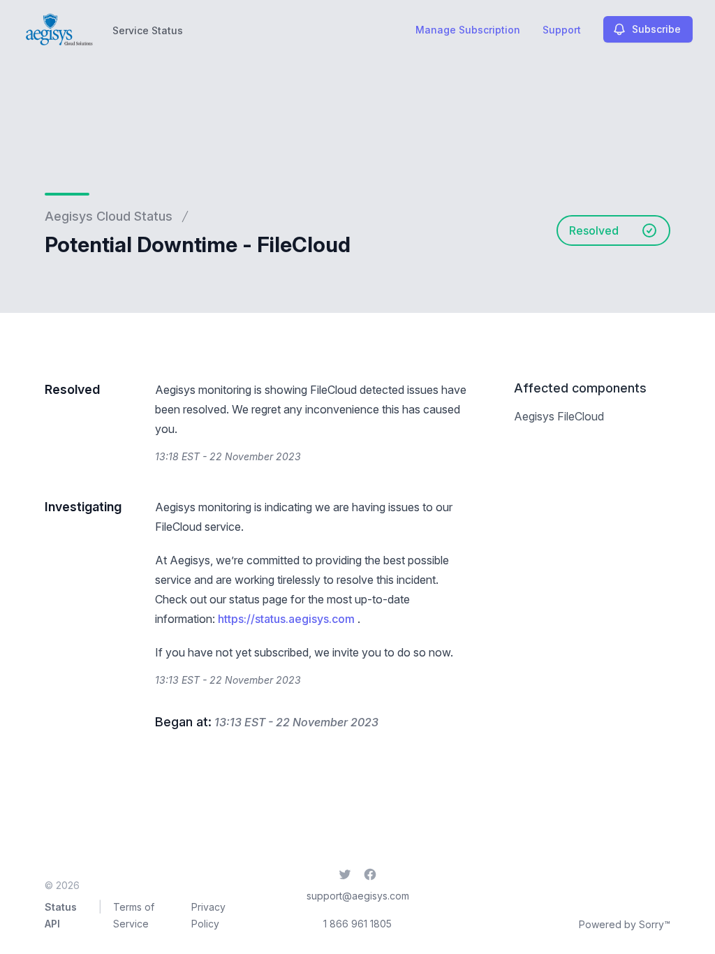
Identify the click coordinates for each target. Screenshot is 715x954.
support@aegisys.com (358, 896)
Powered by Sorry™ (624, 924)
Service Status (147, 30)
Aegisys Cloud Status (108, 216)
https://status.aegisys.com (286, 619)
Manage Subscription (467, 30)
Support (562, 30)
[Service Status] (57, 29)
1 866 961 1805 (357, 924)
